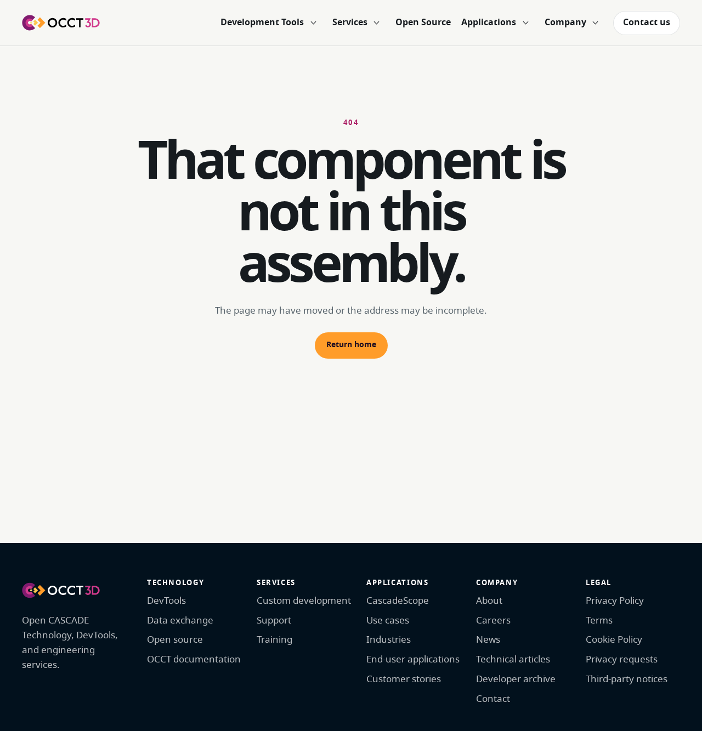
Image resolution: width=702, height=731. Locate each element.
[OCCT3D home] (61, 22)
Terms (599, 620)
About (489, 601)
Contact (493, 699)
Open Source (423, 22)
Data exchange (180, 620)
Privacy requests (622, 659)
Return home (351, 344)
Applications (488, 22)
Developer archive (516, 679)
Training (274, 640)
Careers (493, 620)
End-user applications (413, 659)
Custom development (304, 601)
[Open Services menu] (376, 23)
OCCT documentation (194, 659)
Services (349, 22)
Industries (388, 640)
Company (565, 22)
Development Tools (262, 22)
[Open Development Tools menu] (313, 23)
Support (274, 620)
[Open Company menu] (595, 23)
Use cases (387, 620)
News (488, 640)
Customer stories (403, 679)
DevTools (166, 601)
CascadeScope (397, 601)
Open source (175, 640)
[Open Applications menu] (525, 23)
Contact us (646, 22)
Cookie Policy (614, 640)
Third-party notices (626, 679)
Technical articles (513, 659)
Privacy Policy (615, 601)
